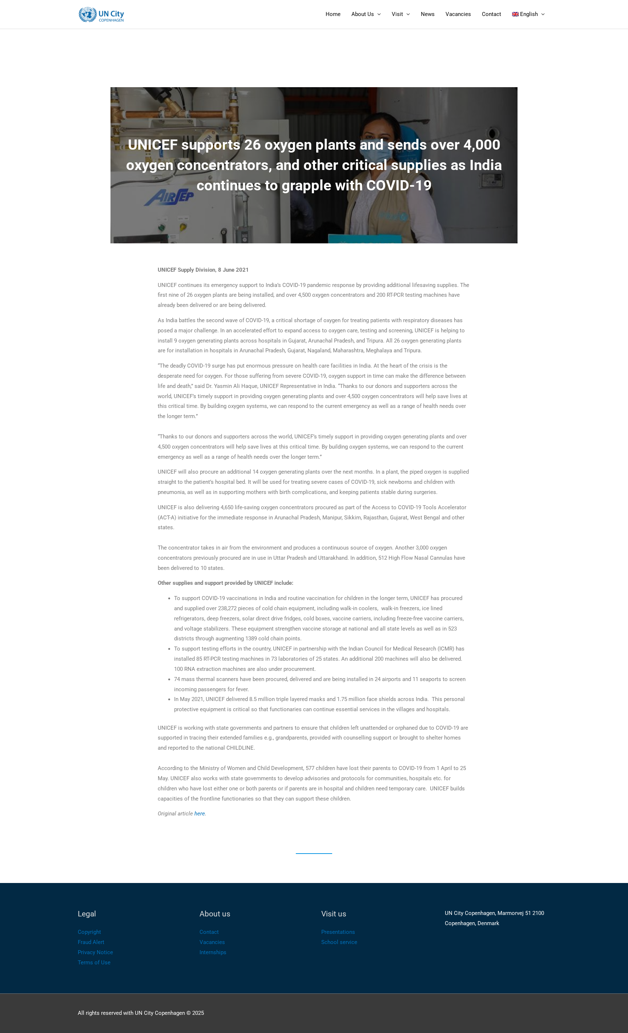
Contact (491, 14)
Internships (213, 952)
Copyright (89, 932)
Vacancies (458, 14)
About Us (362, 14)
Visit (397, 14)
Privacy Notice (95, 952)
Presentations (338, 932)
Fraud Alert (91, 942)
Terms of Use (94, 962)
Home (333, 14)
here (199, 813)
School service (339, 942)
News (428, 14)
